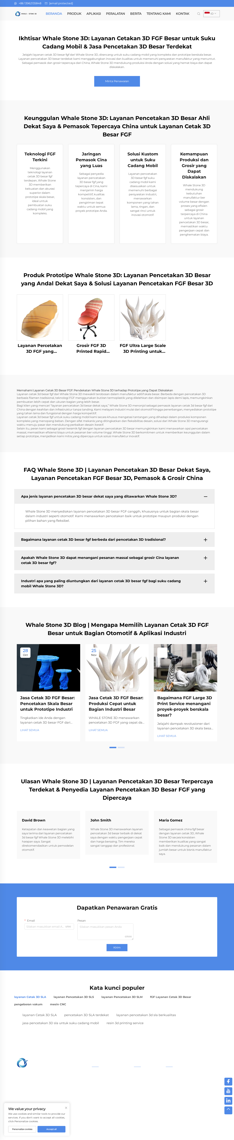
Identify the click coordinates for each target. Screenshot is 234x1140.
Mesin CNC (99, 1111)
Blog (195, 1133)
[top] (228, 1110)
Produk (74, 14)
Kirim (117, 947)
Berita (135, 14)
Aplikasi (94, 14)
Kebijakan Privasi (176, 1133)
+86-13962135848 (182, 1086)
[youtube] (228, 1091)
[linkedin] (228, 1101)
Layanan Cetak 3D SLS (106, 1078)
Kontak (182, 14)
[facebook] (228, 1082)
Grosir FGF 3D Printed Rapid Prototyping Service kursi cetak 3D (91, 348)
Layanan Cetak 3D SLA (106, 1073)
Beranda (54, 14)
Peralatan (115, 14)
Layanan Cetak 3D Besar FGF (110, 1089)
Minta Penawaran (117, 81)
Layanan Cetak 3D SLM (106, 1084)
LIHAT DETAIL (40, 317)
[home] (26, 13)
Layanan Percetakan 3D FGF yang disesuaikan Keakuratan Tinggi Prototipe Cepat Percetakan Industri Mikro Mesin (40, 348)
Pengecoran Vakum (104, 1106)
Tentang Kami (159, 14)
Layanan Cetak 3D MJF (106, 1095)
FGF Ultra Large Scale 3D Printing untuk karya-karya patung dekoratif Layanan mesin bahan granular (143, 348)
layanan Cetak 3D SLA (39, 1015)
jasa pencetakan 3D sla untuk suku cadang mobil (60, 1023)
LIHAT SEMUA (29, 730)
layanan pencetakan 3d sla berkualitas (146, 1015)
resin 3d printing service (125, 1023)
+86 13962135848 (30, 3)
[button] (112, 747)
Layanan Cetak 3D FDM (107, 1100)
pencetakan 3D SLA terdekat (86, 1015)
